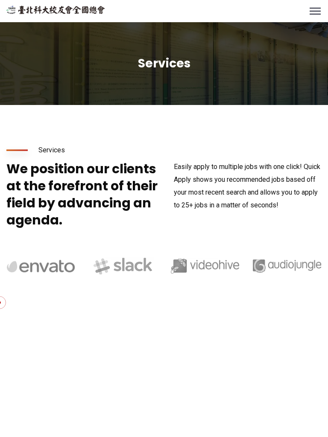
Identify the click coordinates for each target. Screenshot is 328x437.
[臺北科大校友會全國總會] (55, 9)
